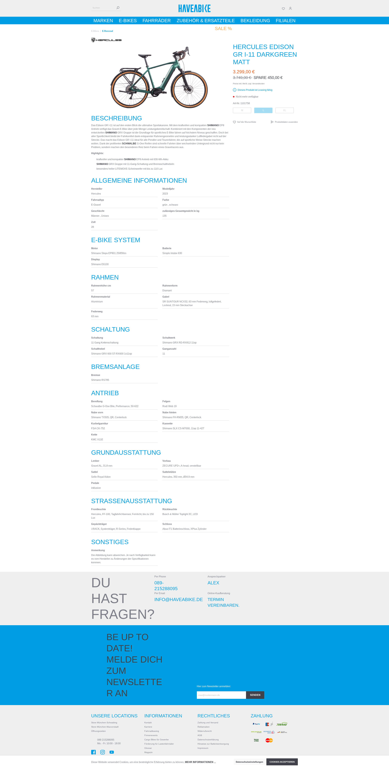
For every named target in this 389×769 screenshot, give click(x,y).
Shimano (213, 125)
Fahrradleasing (151, 731)
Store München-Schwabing (104, 722)
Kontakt (148, 722)
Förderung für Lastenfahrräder (159, 744)
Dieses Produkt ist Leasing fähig (255, 90)
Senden (255, 695)
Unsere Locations (114, 715)
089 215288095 (105, 739)
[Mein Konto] (290, 8)
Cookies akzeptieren (282, 762)
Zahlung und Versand (208, 722)
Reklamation (204, 727)
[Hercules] (106, 40)
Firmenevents (151, 735)
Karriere (148, 727)
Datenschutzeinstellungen (249, 762)
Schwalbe (129, 143)
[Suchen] (117, 8)
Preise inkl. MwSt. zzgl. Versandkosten (249, 84)
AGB (200, 735)
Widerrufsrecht (205, 731)
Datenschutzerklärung (208, 739)
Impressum (203, 748)
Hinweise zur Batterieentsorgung (213, 744)
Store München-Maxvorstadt (105, 727)
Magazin (148, 752)
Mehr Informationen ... (200, 762)
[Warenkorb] (296, 8)
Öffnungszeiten (98, 731)
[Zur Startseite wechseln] (194, 8)
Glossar (148, 748)
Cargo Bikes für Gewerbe (156, 739)
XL (284, 110)
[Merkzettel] (283, 8)
